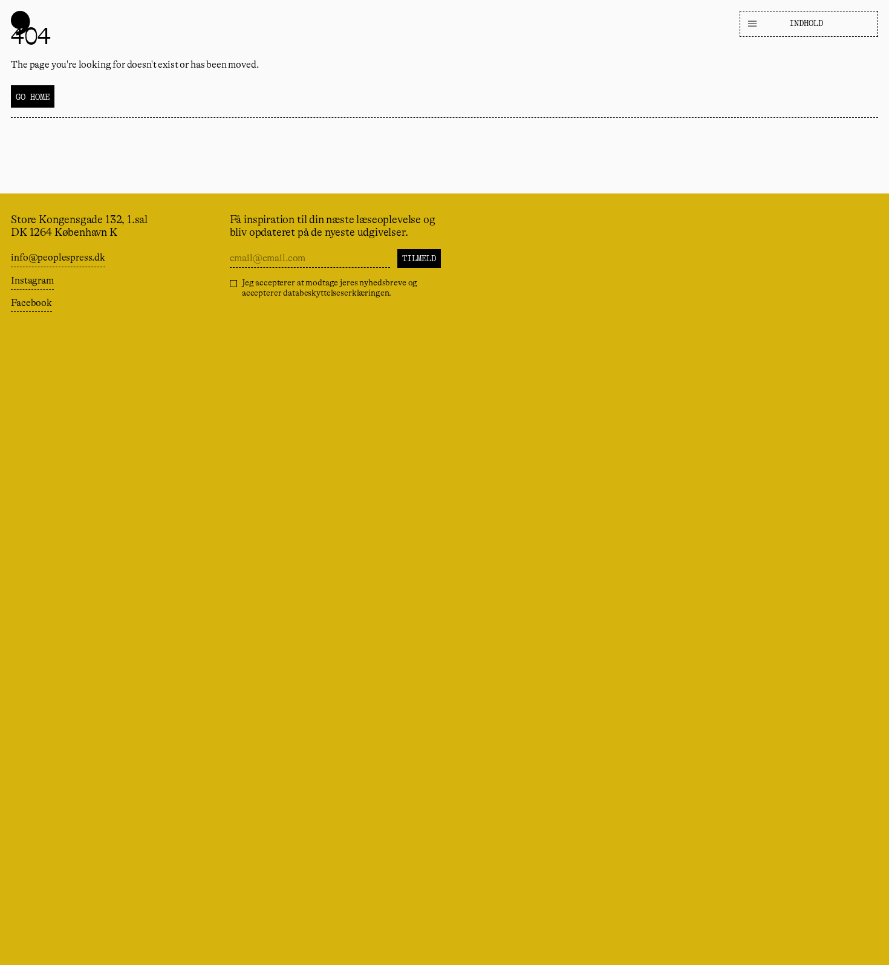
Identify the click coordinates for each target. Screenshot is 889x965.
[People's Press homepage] (20, 23)
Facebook (31, 302)
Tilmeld (419, 258)
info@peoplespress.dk (58, 257)
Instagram (32, 280)
